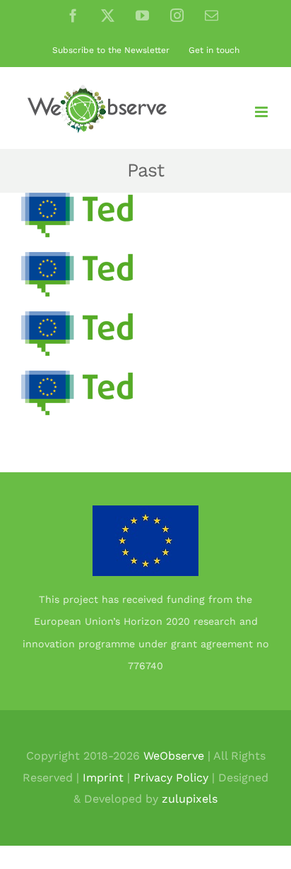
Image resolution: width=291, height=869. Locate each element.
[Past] (79, 215)
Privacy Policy (170, 777)
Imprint (103, 777)
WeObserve (173, 755)
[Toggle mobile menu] (262, 111)
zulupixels (190, 798)
